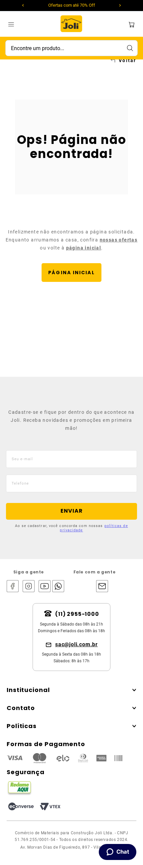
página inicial (83, 247)
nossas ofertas (119, 239)
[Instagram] (29, 586)
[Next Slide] (120, 5)
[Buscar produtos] (130, 48)
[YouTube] (45, 586)
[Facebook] (13, 586)
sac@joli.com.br (76, 644)
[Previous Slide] (23, 5)
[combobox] (71, 48)
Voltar (127, 60)
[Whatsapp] (57, 586)
